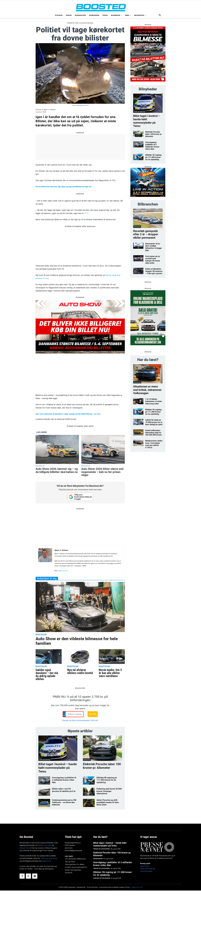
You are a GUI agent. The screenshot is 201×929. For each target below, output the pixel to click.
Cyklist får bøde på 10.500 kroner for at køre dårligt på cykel (153, 422)
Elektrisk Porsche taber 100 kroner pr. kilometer (102, 765)
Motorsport (137, 226)
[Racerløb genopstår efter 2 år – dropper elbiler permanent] (148, 218)
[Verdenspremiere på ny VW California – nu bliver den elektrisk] (44, 803)
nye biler (47, 845)
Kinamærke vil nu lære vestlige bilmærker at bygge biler (153, 247)
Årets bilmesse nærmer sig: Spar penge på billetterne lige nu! (64, 186)
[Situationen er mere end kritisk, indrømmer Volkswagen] (148, 373)
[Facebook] (22, 876)
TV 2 (86, 213)
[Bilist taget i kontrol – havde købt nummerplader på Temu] (57, 748)
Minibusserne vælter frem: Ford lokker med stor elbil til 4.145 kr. (153, 444)
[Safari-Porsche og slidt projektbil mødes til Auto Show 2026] (89, 803)
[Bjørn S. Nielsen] (45, 560)
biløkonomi (46, 861)
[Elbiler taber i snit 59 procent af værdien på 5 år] (44, 792)
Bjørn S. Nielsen (50, 109)
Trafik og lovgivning (80, 23)
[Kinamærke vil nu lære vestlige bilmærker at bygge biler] (138, 246)
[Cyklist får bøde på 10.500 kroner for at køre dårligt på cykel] (138, 422)
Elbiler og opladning (101, 878)
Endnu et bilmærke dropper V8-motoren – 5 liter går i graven (153, 271)
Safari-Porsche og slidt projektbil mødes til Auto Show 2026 (108, 802)
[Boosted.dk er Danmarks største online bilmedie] (100, 7)
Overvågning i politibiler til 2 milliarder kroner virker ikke (64, 780)
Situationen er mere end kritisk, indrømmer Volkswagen (147, 390)
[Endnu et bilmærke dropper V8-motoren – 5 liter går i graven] (138, 271)
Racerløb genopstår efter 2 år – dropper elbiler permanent (145, 234)
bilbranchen (24, 848)
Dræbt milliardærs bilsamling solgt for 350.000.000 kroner (153, 432)
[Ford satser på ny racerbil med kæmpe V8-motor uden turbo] (138, 258)
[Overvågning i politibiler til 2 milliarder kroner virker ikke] (44, 780)
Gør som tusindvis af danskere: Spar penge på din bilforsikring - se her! (68, 414)
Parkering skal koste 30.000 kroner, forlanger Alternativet (109, 791)
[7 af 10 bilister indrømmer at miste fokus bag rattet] (138, 401)
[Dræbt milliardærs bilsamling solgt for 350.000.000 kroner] (138, 432)
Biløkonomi (87, 759)
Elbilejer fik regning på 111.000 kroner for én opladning (107, 780)
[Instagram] (28, 876)
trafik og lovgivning (49, 858)
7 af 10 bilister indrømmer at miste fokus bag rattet (153, 401)
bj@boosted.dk (63, 571)
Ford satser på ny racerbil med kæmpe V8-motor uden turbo (152, 259)
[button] (160, 15)
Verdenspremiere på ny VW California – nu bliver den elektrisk (64, 802)
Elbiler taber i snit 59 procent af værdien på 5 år (63, 790)
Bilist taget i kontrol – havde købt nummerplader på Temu (57, 767)
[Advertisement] (80, 244)
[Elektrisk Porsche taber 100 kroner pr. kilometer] (102, 748)
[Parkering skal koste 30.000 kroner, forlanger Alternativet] (89, 792)
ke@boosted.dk (137, 887)
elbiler (41, 845)
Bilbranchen (137, 382)
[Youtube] (34, 876)
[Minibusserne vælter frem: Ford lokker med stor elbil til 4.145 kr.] (138, 443)
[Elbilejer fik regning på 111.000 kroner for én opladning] (89, 780)
